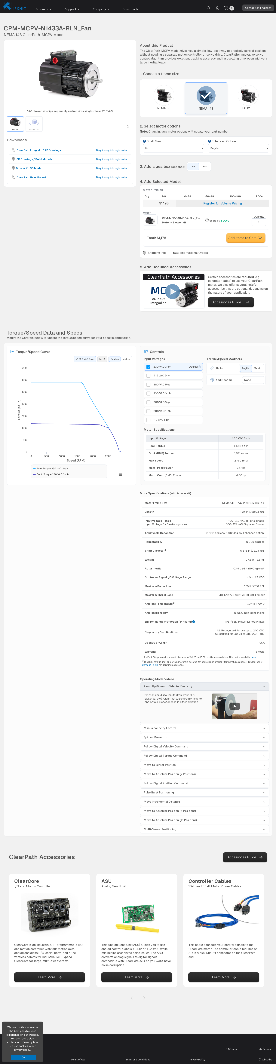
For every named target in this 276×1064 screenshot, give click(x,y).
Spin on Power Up (155, 737)
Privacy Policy (197, 1059)
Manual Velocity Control (160, 728)
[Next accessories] (144, 998)
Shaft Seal (153, 141)
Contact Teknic (150, 665)
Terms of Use (78, 1059)
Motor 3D (34, 129)
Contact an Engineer (258, 7)
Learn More (46, 977)
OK (23, 1057)
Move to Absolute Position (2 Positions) (170, 774)
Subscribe (266, 1059)
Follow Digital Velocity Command (166, 746)
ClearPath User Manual (31, 177)
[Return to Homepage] (13, 7)
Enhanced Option (223, 141)
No (193, 166)
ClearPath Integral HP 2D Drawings (38, 150)
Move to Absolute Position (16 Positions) (170, 820)
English (115, 359)
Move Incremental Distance (162, 801)
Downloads (130, 9)
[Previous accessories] (132, 998)
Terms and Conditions (138, 1059)
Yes (205, 166)
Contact (234, 1049)
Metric (126, 359)
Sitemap (267, 1049)
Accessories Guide (227, 302)
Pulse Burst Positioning (159, 792)
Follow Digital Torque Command (165, 755)
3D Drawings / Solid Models (34, 159)
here (253, 657)
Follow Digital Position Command (166, 783)
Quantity (259, 216)
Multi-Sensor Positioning (160, 829)
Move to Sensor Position (160, 764)
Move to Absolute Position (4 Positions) (170, 810)
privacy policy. (22, 1049)
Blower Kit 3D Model (29, 168)
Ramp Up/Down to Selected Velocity (168, 686)
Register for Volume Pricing (222, 203)
